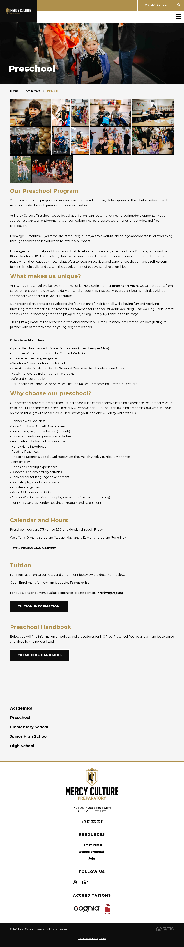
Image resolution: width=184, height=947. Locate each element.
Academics (33, 91)
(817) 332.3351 (94, 821)
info (110, 593)
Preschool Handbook (40, 655)
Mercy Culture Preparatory (18, 11)
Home (14, 91)
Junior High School (29, 736)
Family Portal (92, 844)
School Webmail (92, 851)
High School (22, 745)
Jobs (92, 858)
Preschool (55, 91)
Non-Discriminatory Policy (92, 938)
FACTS (85, 882)
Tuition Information (39, 606)
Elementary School (29, 727)
